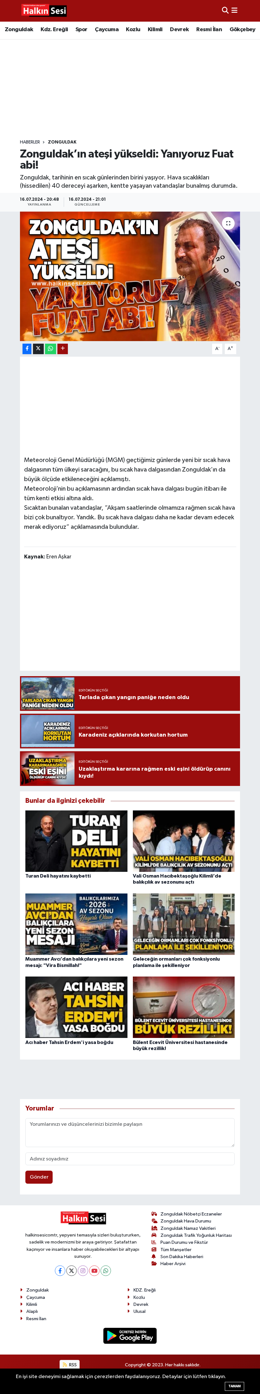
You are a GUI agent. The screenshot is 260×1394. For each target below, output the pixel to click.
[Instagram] (83, 1270)
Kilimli (155, 29)
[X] (71, 1270)
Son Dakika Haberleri (181, 1256)
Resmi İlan (209, 29)
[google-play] (130, 1335)
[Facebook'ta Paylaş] (27, 349)
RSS (72, 1364)
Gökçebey (243, 29)
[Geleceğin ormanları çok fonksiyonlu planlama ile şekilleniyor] (184, 924)
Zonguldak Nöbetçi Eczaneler (191, 1214)
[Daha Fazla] (62, 349)
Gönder (39, 1177)
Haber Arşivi (172, 1263)
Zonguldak (19, 29)
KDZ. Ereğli (144, 1290)
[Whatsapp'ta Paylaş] (50, 349)
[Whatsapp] (106, 1270)
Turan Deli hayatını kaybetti (58, 876)
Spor (81, 29)
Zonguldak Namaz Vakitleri (188, 1228)
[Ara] (225, 10)
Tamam (234, 1386)
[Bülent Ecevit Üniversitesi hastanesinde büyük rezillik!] (184, 1007)
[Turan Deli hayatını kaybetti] (76, 841)
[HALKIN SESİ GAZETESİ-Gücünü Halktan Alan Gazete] (44, 10)
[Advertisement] (135, 89)
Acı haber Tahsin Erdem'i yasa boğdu (69, 1042)
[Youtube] (94, 1270)
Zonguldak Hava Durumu (185, 1221)
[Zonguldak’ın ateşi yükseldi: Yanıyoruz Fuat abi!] (130, 276)
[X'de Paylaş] (38, 349)
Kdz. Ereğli (54, 29)
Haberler (30, 142)
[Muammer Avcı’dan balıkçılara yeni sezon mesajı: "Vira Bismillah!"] (76, 924)
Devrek (179, 29)
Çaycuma (107, 29)
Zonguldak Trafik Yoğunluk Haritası (196, 1235)
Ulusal (139, 1311)
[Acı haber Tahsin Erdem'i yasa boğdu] (76, 1007)
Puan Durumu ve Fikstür (184, 1242)
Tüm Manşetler (176, 1249)
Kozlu (133, 29)
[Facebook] (60, 1270)
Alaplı (32, 1311)
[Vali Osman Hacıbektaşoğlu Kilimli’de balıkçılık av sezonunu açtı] (184, 841)
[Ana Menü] (234, 10)
